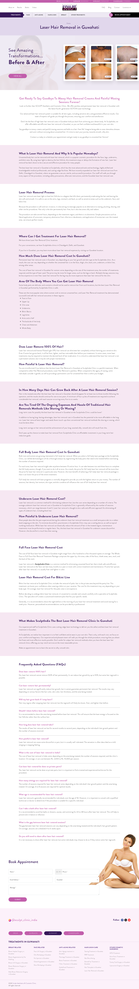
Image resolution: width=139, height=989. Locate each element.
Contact (117, 7)
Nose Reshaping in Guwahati (42, 965)
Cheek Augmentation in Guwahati (44, 962)
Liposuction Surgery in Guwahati (120, 966)
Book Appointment (122, 15)
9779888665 (121, 1)
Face (28, 15)
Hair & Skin (52, 15)
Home (69, 23)
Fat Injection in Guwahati (41, 958)
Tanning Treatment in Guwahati (93, 951)
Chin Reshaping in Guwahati (42, 955)
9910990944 (80, 1)
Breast (63, 15)
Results (19, 7)
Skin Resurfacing (89, 958)
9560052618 (63, 1)
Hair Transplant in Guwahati (92, 967)
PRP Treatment (89, 955)
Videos (34, 7)
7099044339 (101, 1)
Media (27, 7)
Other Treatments (78, 15)
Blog (109, 7)
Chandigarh (73, 933)
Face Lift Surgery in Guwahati (43, 951)
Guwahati (53, 933)
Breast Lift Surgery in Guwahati (18, 963)
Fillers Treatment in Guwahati (68, 964)
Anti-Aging (39, 15)
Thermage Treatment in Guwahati (69, 957)
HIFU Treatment (115, 953)
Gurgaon (33, 933)
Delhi (15, 933)
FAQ (103, 7)
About (11, 7)
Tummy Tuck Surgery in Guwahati (120, 962)
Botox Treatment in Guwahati (68, 960)
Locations (126, 7)
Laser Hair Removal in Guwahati (94, 971)
